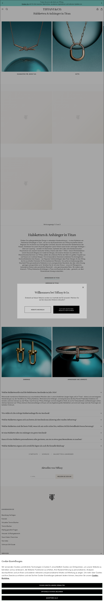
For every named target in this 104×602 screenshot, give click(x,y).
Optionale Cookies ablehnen (52, 591)
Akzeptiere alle (52, 598)
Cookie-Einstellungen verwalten (52, 585)
